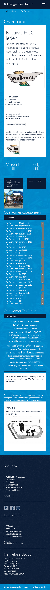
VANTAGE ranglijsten (14, 531)
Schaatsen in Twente (14, 487)
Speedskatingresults (13, 533)
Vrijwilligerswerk (12, 484)
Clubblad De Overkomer (15, 477)
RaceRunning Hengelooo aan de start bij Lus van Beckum (13, 193)
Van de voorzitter (36, 183)
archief (13, 414)
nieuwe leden (20, 125)
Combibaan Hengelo (14, 536)
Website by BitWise (39, 587)
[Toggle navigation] (44, 4)
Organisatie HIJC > (11, 566)
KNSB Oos (10, 528)
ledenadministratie (14, 114)
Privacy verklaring (12, 490)
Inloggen (25, 587)
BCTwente (10, 526)
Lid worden (10, 479)
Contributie (10, 482)
